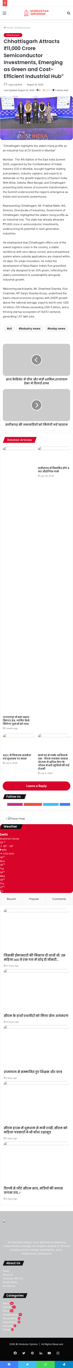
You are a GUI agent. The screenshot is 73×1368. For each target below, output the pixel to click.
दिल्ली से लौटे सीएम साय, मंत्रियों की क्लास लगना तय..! (33, 1190)
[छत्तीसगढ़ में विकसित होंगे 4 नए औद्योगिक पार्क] (54, 456)
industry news (30, 328)
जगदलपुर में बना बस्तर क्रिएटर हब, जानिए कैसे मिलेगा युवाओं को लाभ (16, 720)
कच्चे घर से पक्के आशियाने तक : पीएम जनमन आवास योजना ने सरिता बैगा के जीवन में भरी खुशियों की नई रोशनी (53, 762)
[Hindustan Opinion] (36, 13)
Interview (8, 1325)
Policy (6, 1310)
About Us (8, 1274)
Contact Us (9, 1285)
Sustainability (10, 1318)
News (6, 1303)
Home (9, 27)
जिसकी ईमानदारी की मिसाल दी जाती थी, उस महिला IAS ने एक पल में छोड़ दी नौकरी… (34, 957)
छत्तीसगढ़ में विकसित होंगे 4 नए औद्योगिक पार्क (53, 469)
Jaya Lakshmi (15, 84)
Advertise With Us (13, 1278)
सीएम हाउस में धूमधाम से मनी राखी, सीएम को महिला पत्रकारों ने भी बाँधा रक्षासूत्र (35, 1130)
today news (57, 328)
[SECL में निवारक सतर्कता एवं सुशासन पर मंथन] (19, 743)
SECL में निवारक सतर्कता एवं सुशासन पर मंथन (17, 756)
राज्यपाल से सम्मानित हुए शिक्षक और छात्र (33, 1072)
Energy (6, 1329)
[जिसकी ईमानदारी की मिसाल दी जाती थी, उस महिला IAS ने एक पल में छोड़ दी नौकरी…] (36, 931)
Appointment (10, 1322)
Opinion (7, 1307)
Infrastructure (22, 27)
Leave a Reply (36, 786)
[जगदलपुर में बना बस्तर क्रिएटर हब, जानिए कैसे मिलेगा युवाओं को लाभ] (19, 580)
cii (10, 328)
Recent (11, 899)
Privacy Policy (10, 1282)
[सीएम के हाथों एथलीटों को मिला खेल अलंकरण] (36, 991)
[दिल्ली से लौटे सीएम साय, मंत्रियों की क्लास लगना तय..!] (36, 1164)
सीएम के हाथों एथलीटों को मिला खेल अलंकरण (36, 1016)
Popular (34, 899)
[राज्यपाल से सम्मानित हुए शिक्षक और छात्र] (36, 1047)
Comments (59, 899)
